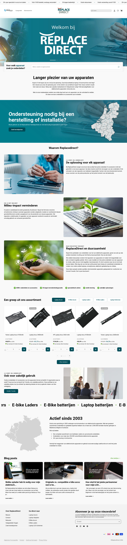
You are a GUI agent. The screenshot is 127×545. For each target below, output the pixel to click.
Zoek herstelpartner (17, 129)
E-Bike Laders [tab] (100, 300)
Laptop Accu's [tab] (59, 300)
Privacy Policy (43, 540)
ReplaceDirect (116, 540)
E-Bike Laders (33, 523)
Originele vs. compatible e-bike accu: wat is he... (63, 483)
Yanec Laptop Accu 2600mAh (110, 335)
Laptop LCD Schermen (36, 525)
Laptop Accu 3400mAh (36, 335)
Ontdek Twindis (11, 391)
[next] (69, 355)
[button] (101, 11)
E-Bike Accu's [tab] (72, 300)
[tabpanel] (63, 335)
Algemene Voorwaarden (11, 540)
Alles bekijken (63, 362)
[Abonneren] (119, 522)
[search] (76, 66)
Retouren (8, 520)
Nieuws (8, 515)
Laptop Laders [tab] (86, 300)
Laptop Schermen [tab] (115, 300)
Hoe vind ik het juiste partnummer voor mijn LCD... (101, 483)
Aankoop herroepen (31, 540)
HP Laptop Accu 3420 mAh (61, 335)
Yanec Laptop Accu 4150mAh (14, 335)
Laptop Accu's (33, 515)
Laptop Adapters (34, 517)
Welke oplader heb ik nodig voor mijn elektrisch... (22, 483)
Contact (8, 517)
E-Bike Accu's (33, 520)
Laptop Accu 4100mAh (84, 335)
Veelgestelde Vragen (12, 523)
